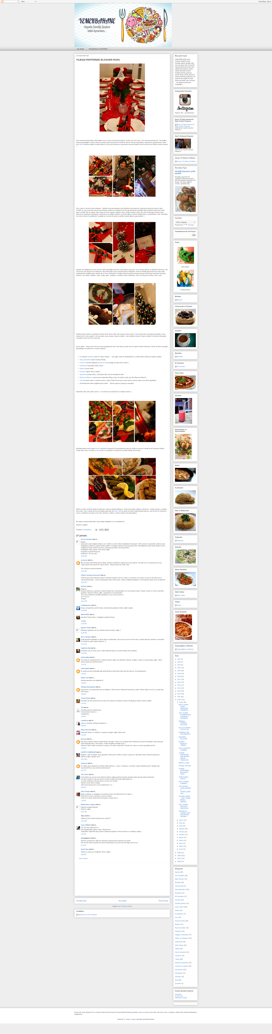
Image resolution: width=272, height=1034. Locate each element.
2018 (179, 676)
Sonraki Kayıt (81, 901)
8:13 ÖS (83, 845)
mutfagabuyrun (86, 605)
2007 (179, 858)
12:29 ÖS (84, 653)
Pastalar (178, 931)
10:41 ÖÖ (84, 601)
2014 (179, 688)
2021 (179, 668)
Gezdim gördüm (180, 903)
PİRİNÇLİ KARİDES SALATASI (183, 723)
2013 (179, 691)
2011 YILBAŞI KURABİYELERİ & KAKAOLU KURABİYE (185, 715)
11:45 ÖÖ (84, 623)
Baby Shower (179, 879)
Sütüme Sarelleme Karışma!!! (90, 575)
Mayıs (181, 837)
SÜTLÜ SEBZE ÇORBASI (184, 782)
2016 (179, 682)
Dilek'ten (82, 368)
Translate (191, 225)
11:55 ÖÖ (84, 633)
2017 (179, 679)
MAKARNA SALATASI (183, 738)
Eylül (181, 826)
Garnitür (178, 900)
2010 (179, 699)
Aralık (181, 702)
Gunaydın (178, 994)
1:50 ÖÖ (83, 748)
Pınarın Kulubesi (86, 539)
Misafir (177, 924)
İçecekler (178, 983)
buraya (114, 521)
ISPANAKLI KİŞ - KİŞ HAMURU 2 (185, 733)
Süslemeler (179, 942)
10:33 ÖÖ (84, 582)
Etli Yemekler (179, 896)
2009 (179, 853)
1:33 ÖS (83, 674)
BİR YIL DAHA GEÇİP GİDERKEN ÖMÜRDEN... (184, 707)
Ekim (181, 823)
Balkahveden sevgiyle (88, 804)
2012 (179, 694)
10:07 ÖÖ (84, 812)
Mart (181, 843)
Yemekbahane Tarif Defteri (98, 49)
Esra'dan (82, 371)
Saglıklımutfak (85, 648)
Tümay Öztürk (85, 698)
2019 (179, 673)
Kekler (177, 910)
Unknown (84, 763)
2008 (179, 855)
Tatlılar (177, 948)
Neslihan (84, 586)
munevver (84, 560)
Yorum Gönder (83, 858)
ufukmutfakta (85, 657)
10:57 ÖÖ (84, 759)
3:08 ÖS (83, 694)
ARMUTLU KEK (184, 763)
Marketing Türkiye (181, 998)
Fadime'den (83, 365)
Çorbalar (178, 976)
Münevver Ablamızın (86, 377)
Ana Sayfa (80, 49)
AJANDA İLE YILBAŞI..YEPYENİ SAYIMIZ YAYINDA (185, 813)
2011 (179, 697)
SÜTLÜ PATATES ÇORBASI (184, 749)
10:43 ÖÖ (84, 821)
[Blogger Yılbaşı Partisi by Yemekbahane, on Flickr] (122, 198)
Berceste (84, 739)
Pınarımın (83, 362)
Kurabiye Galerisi (185, 289)
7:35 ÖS (83, 800)
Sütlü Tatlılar (179, 945)
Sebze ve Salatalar (181, 938)
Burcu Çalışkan (86, 637)
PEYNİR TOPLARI (185, 766)
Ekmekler (178, 893)
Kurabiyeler (179, 914)
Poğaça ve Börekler (181, 935)
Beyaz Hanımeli (86, 730)
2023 (179, 662)
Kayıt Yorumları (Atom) (125, 906)
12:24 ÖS (84, 644)
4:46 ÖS (83, 787)
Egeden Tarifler (86, 627)
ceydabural (84, 720)
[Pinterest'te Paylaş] (108, 530)
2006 (179, 861)
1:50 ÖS (83, 683)
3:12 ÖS (83, 703)
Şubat (181, 846)
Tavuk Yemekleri (180, 952)
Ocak (181, 849)
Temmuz (182, 832)
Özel (176, 980)
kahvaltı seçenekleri (181, 962)
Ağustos (182, 829)
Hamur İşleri (179, 907)
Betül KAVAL (85, 614)
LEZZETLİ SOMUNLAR (88, 752)
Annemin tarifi (103, 362)
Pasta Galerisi (185, 266)
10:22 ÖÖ (84, 571)
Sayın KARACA (86, 825)
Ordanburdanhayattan (88, 687)
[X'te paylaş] (104, 530)
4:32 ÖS (83, 834)
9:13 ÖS (83, 735)
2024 (179, 659)
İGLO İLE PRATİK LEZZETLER (185, 728)
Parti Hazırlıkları (180, 928)
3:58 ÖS (83, 726)
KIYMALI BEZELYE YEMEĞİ (183, 743)
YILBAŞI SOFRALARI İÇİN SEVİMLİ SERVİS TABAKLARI (184, 756)
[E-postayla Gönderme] (96, 529)
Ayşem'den (83, 374)
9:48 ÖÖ (83, 854)
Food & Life (179, 996)
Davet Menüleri (180, 889)
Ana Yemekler (179, 875)
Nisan (181, 840)
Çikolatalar (178, 973)
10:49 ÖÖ (84, 610)
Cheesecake (179, 886)
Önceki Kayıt (163, 901)
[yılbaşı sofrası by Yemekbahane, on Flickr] (122, 132)
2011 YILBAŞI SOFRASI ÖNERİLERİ (183, 806)
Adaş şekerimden (85, 359)
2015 (179, 685)
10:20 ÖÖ (84, 556)
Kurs (176, 917)
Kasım (181, 820)
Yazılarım (178, 955)
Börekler (178, 882)
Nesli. (117, 511)
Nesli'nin (97, 448)
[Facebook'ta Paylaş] (106, 530)
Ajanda (177, 872)
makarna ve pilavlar (181, 966)
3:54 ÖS (83, 716)
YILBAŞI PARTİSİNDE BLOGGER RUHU (184, 771)
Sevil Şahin (85, 774)
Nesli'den (91, 357)
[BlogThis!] (102, 530)
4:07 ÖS (83, 770)
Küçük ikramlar (180, 921)
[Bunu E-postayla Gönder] (100, 530)
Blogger (133, 1019)
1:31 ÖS (83, 664)
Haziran (182, 834)
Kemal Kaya (85, 849)
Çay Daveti (178, 969)
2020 (179, 670)
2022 (179, 665)
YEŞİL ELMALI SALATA (183, 778)
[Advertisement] (122, 879)
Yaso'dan (82, 380)
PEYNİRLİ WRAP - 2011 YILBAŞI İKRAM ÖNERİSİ (185, 798)
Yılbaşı (177, 959)
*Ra (82, 707)
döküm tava (85, 677)
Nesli (81, 144)
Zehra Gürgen (85, 791)
